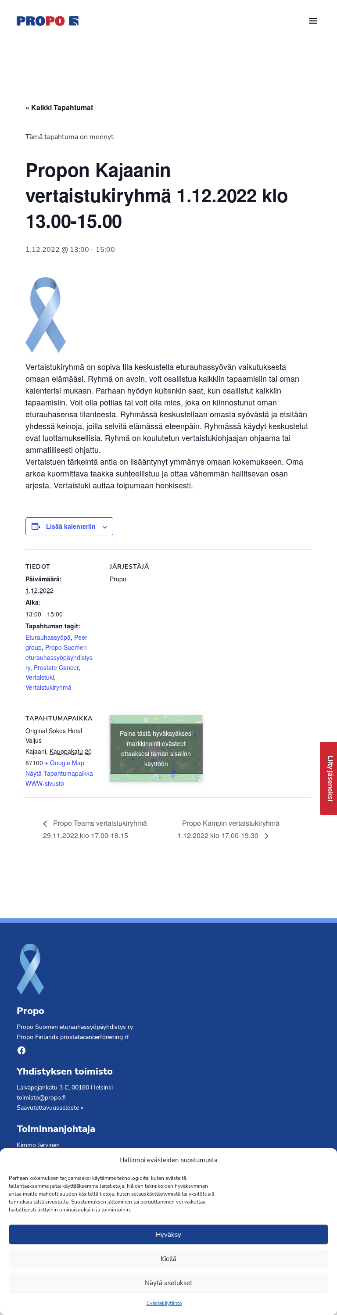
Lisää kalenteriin (71, 526)
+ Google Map (64, 762)
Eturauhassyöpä (48, 637)
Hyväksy (168, 1234)
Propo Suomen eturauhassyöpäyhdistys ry (59, 657)
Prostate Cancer (56, 667)
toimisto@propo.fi (41, 1097)
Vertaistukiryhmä (48, 687)
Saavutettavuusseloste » (50, 1108)
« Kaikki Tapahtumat (59, 107)
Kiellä (168, 1258)
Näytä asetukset (168, 1283)
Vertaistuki (39, 677)
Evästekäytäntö (164, 1303)
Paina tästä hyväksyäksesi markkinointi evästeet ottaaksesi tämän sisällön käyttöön (156, 748)
